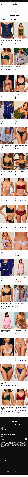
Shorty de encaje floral (18, 223)
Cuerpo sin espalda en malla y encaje (7, 171)
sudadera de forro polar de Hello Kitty (7, 120)
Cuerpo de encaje (18, 40)
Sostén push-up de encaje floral (20, 196)
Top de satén (17, 120)
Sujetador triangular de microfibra (20, 330)
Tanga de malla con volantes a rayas (21, 145)
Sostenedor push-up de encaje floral (7, 196)
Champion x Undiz (9, 1)
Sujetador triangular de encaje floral (21, 407)
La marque (15, 11)
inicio (12, 11)
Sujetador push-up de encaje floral (6, 66)
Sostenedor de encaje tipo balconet (7, 93)
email (2, 436)
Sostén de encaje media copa (20, 303)
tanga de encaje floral (4, 382)
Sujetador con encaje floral (5, 250)
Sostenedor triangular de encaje (6, 356)
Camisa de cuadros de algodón (20, 66)
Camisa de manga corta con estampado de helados (5, 331)
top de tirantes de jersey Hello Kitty (7, 277)
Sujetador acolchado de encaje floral (7, 223)
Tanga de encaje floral (18, 356)
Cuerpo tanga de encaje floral (20, 171)
